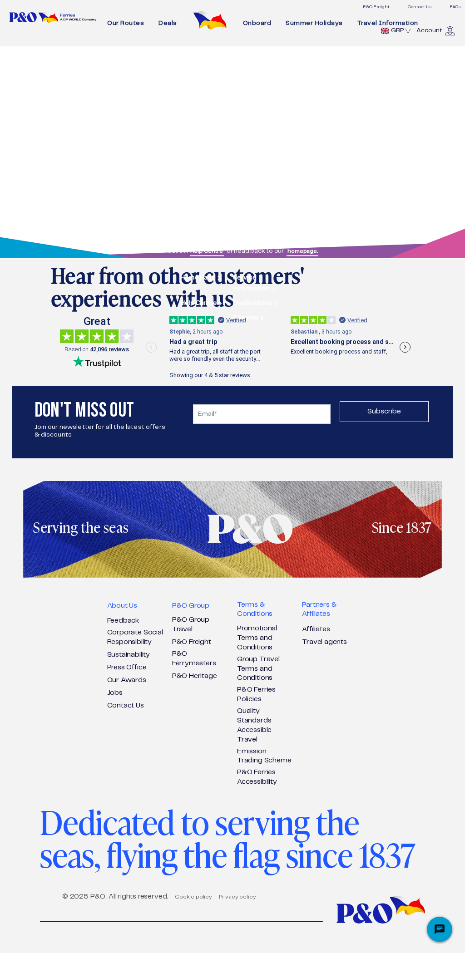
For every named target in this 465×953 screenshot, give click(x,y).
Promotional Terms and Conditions (257, 638)
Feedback (123, 620)
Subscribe (384, 411)
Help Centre (207, 250)
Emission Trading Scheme (264, 756)
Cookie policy (193, 896)
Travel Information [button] (387, 23)
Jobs (115, 692)
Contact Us (419, 7)
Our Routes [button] (125, 23)
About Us (122, 605)
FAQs (455, 7)
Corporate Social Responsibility (135, 637)
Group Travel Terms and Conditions (258, 669)
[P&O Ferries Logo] (53, 17)
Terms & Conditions (254, 609)
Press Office (127, 667)
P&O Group (190, 605)
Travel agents (324, 642)
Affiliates (316, 629)
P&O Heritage (194, 676)
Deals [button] (167, 23)
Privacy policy (237, 896)
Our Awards (126, 680)
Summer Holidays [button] (314, 23)
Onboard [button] (257, 23)
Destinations (252, 302)
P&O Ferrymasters (194, 658)
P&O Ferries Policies (256, 694)
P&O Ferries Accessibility (257, 777)
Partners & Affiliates (319, 609)
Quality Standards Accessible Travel (254, 724)
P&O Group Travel (190, 624)
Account (429, 30)
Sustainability (128, 654)
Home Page (197, 276)
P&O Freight (376, 7)
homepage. (302, 250)
